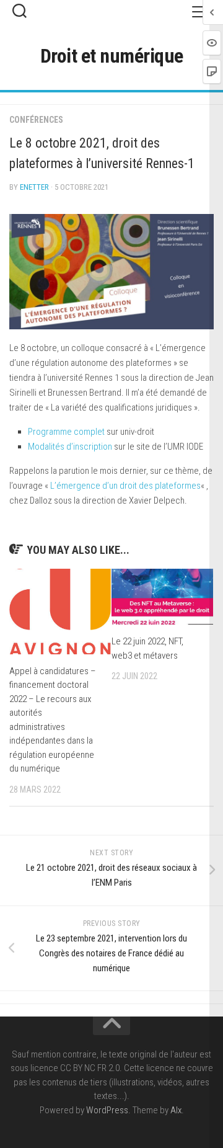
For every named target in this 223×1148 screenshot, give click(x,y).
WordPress (107, 1110)
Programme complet (66, 431)
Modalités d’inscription (70, 446)
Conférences (36, 120)
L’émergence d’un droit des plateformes (125, 485)
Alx (175, 1110)
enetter (34, 187)
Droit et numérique (111, 56)
